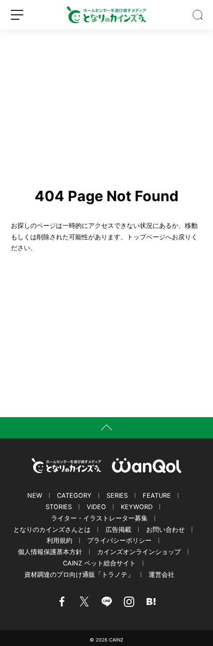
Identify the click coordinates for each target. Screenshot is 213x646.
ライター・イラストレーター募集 (99, 518)
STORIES (59, 507)
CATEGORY (74, 495)
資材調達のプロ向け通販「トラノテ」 (79, 574)
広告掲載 (118, 529)
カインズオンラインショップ (139, 552)
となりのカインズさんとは (52, 529)
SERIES (117, 495)
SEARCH (198, 15)
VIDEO (96, 507)
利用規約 (59, 540)
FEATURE (157, 495)
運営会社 (161, 574)
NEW (34, 495)
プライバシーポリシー (119, 540)
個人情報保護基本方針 (50, 552)
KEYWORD (137, 507)
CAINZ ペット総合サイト (99, 563)
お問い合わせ (165, 529)
